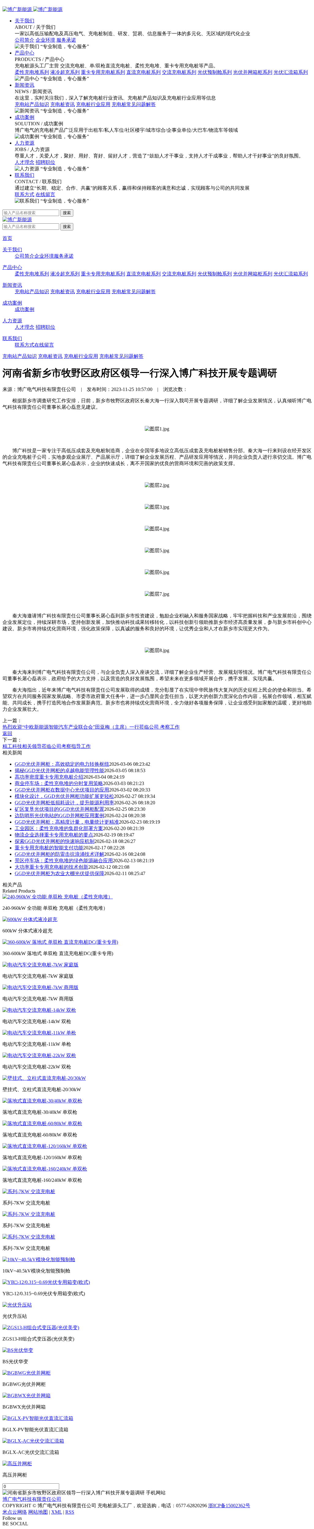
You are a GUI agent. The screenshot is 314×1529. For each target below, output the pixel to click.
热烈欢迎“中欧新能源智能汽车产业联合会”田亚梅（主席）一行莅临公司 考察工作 (91, 727)
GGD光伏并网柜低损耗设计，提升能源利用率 (64, 802)
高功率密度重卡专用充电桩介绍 (49, 777)
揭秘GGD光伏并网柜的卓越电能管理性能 (59, 770)
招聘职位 (45, 162)
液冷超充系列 (65, 72)
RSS (69, 1512)
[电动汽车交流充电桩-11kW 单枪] (39, 1032)
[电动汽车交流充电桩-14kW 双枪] (39, 1010)
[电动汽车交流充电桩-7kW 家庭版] (40, 964)
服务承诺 (66, 40)
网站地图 (38, 1512)
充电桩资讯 (62, 104)
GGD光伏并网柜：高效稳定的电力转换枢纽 (62, 764)
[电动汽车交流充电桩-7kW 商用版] (40, 987)
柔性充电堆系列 (32, 72)
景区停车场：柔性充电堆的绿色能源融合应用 (64, 860)
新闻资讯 (24, 85)
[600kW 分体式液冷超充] (29, 919)
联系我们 (24, 175)
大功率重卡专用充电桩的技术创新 (51, 867)
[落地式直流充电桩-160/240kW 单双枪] (44, 1168)
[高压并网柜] (17, 1463)
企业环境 (45, 40)
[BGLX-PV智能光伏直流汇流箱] (37, 1418)
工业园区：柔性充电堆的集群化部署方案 (59, 828)
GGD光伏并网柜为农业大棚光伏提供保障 (59, 873)
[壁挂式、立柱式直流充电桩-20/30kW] (44, 1078)
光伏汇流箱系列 (291, 72)
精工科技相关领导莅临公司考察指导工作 (46, 746)
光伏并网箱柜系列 (252, 72)
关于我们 (24, 20)
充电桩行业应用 (93, 104)
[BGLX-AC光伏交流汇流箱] (33, 1441)
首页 (7, 238)
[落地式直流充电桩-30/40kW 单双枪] (42, 1100)
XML (56, 1512)
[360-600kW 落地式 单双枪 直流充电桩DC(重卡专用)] (60, 942)
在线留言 (45, 194)
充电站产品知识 (32, 104)
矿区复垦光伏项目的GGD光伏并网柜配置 (59, 809)
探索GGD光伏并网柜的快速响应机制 (54, 841)
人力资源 (24, 143)
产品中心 (24, 52)
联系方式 (24, 194)
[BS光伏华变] (17, 1350)
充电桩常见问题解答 (134, 104)
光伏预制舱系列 (214, 72)
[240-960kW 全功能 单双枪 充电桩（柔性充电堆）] (57, 896)
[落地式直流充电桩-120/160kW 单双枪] (44, 1146)
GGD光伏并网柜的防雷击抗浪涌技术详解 (59, 854)
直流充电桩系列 (143, 72)
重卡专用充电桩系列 (103, 72)
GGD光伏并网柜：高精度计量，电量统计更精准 (67, 822)
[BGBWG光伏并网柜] (26, 1372)
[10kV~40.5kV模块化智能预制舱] (38, 1259)
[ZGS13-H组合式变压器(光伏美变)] (40, 1327)
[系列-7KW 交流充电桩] (28, 1191)
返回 (7, 733)
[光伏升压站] (17, 1304)
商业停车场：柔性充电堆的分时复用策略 (59, 783)
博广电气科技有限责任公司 (31, 1499)
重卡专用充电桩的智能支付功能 (49, 847)
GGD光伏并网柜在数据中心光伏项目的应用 (62, 789)
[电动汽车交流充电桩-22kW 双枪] (39, 1055)
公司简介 (24, 40)
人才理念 (24, 162)
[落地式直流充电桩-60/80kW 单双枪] (42, 1123)
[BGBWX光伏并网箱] (26, 1395)
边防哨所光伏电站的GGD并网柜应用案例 (59, 815)
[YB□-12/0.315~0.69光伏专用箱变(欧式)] (46, 1282)
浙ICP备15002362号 (229, 1505)
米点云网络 (14, 1512)
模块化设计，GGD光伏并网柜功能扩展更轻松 (64, 796)
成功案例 (24, 117)
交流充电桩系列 (179, 72)
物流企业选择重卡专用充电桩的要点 (54, 834)
